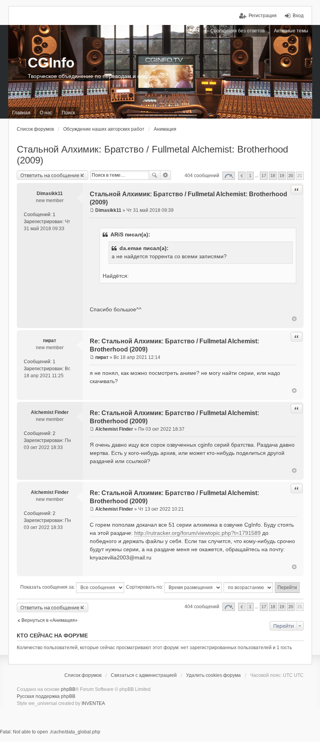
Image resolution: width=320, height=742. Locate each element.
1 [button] (250, 175)
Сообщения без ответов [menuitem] (237, 31)
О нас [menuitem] (46, 112)
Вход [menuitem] (298, 15)
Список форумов (35, 129)
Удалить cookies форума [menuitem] (213, 675)
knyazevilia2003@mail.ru (120, 557)
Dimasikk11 (50, 193)
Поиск (154, 175)
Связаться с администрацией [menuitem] (144, 675)
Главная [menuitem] (21, 112)
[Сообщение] (92, 210)
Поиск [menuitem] (68, 112)
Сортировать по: (145, 587)
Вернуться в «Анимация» (49, 620)
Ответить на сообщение (49, 175)
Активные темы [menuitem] (291, 31)
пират (49, 340)
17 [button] (263, 175)
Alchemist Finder (50, 412)
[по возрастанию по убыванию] (249, 587)
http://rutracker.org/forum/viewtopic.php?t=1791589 (197, 533)
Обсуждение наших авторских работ (103, 129)
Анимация (165, 129)
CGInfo (51, 63)
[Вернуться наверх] (294, 319)
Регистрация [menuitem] (263, 15)
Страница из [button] (228, 176)
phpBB (68, 689)
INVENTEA (93, 703)
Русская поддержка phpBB (46, 696)
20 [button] (290, 175)
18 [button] (272, 175)
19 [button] (281, 175)
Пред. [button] (241, 176)
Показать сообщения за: (48, 587)
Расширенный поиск (165, 175)
